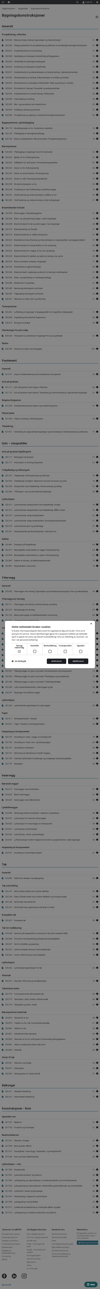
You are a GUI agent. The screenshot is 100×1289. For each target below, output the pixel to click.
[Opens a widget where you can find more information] (91, 1285)
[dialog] (50, 644)
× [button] (91, 624)
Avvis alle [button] (56, 661)
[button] (19, 661)
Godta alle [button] (78, 661)
